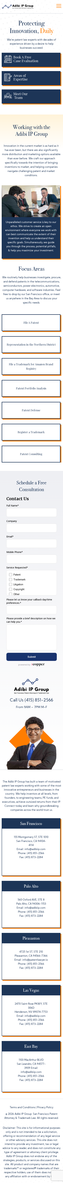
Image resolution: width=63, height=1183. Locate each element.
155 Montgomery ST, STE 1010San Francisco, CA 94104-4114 (31, 841)
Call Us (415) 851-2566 (31, 700)
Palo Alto (31, 886)
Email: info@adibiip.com (31, 849)
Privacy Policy (45, 1107)
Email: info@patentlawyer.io (31, 960)
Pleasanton (31, 938)
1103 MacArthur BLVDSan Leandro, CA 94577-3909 (31, 1064)
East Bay (31, 1046)
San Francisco (31, 823)
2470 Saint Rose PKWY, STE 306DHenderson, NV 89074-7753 (31, 1008)
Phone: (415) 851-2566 (31, 853)
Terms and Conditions (22, 1107)
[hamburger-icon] (58, 6)
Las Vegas (31, 990)
